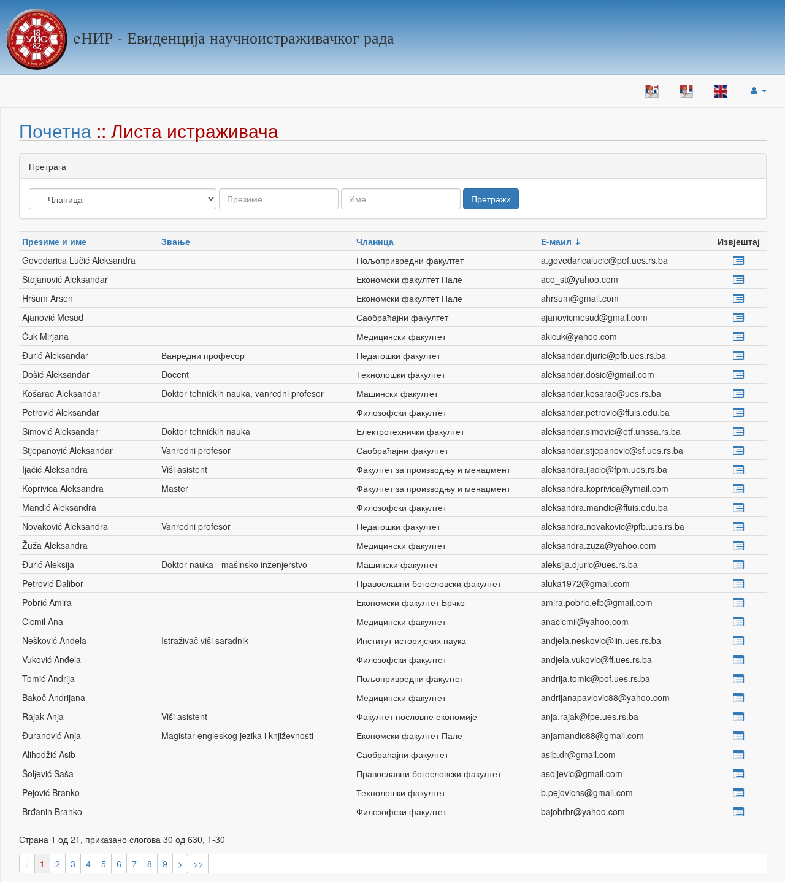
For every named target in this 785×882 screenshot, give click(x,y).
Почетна (55, 130)
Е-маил (556, 241)
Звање (175, 241)
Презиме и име (54, 241)
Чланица (375, 241)
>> (198, 863)
